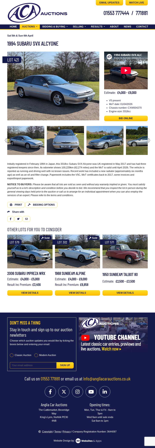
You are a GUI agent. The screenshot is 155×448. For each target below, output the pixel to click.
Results (97, 26)
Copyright (47, 431)
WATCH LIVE (136, 2)
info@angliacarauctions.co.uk (106, 378)
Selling (78, 26)
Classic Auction (23, 355)
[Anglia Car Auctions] (24, 13)
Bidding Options (44, 204)
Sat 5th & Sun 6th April (20, 35)
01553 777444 (116, 12)
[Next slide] (101, 86)
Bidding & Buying (54, 26)
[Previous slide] (6, 86)
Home (13, 26)
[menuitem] (25, 140)
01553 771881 (50, 378)
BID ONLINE (126, 118)
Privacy (67, 431)
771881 (142, 12)
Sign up (65, 365)
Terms (57, 431)
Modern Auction (47, 355)
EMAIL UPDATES (109, 2)
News (127, 26)
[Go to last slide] (6, 140)
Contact (142, 26)
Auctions (31, 26)
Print (18, 204)
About (114, 26)
